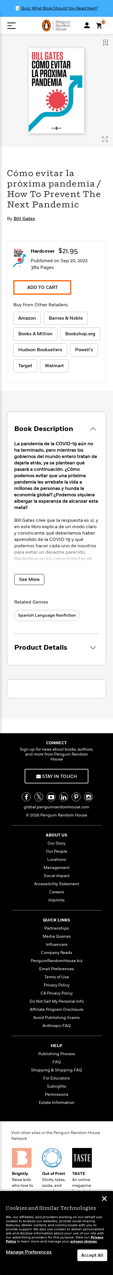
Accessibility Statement (56, 884)
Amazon (27, 318)
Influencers (57, 944)
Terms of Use (56, 977)
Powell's (84, 350)
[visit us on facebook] (26, 796)
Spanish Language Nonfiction (47, 615)
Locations (56, 859)
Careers (56, 892)
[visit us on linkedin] (63, 796)
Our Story (56, 843)
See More (29, 579)
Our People (56, 851)
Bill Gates (24, 218)
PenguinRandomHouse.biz (57, 961)
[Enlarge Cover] (105, 139)
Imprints (56, 900)
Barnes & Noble (66, 318)
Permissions (56, 1094)
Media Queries (57, 936)
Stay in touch (59, 776)
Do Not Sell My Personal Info (57, 1001)
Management (56, 867)
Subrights (56, 1086)
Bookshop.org (80, 334)
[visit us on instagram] (88, 796)
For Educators (56, 1078)
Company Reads (56, 952)
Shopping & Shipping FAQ (56, 1070)
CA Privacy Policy (57, 993)
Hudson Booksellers (40, 350)
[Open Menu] (11, 25)
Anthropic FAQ (57, 1025)
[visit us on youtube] (51, 796)
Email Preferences (56, 969)
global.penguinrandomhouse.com (56, 807)
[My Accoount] (87, 25)
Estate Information (56, 1102)
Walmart (54, 366)
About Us (56, 835)
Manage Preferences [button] (29, 1252)
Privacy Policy (57, 985)
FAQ (56, 1062)
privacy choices (83, 1241)
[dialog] (56, 1233)
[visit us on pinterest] (76, 796)
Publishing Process (56, 1054)
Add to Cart (42, 287)
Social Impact (57, 876)
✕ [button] (104, 1199)
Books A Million (35, 334)
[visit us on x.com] (38, 796)
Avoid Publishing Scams (56, 1017)
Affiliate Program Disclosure (56, 1009)
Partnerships (56, 928)
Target (25, 366)
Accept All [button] (92, 1255)
